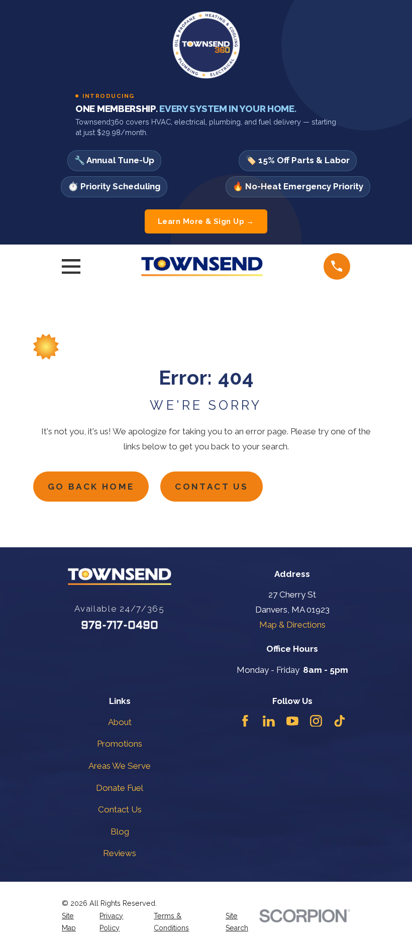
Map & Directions (292, 625)
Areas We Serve (119, 766)
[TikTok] (340, 721)
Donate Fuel (119, 788)
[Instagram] (316, 721)
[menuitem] (75, 922)
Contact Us (211, 487)
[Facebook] (245, 721)
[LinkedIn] (269, 721)
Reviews (119, 853)
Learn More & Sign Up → (206, 221)
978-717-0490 (119, 626)
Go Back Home (91, 487)
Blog (120, 831)
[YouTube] (292, 721)
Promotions (119, 744)
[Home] (201, 267)
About (120, 722)
